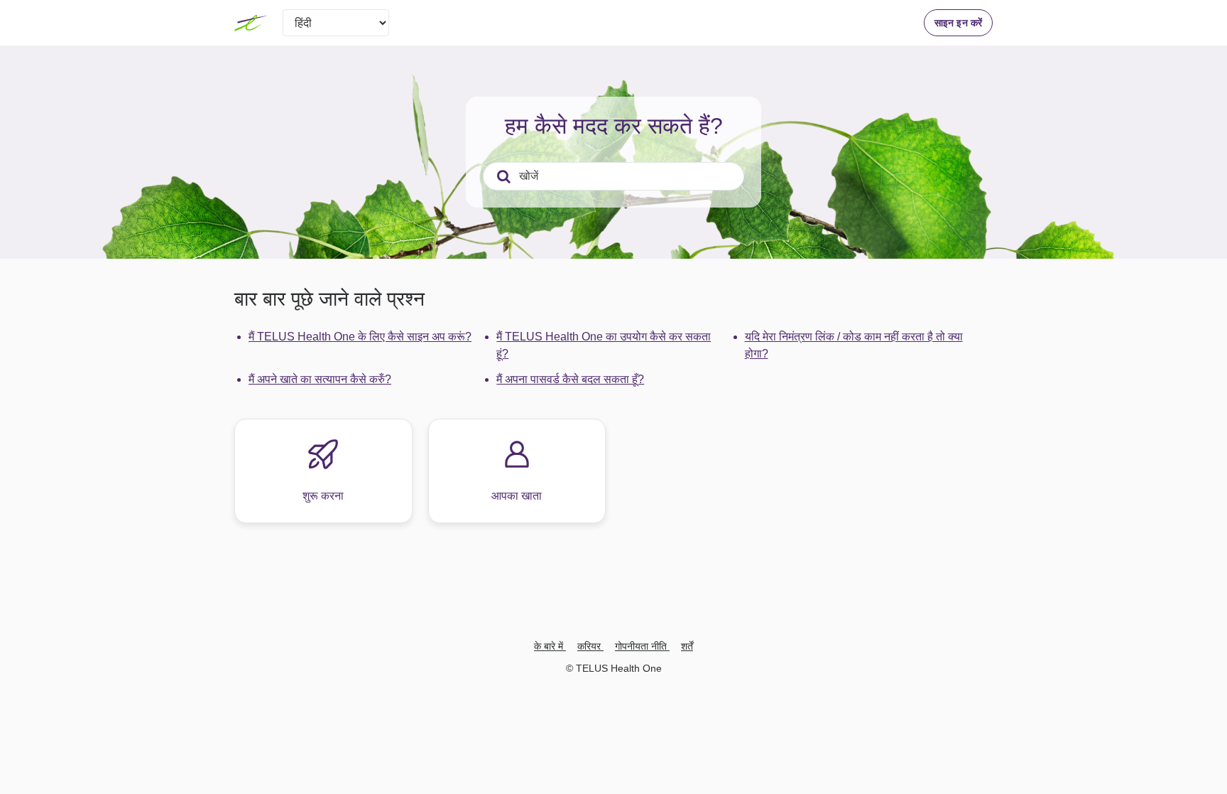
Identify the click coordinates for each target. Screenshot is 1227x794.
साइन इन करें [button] (958, 22)
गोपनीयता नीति (642, 646)
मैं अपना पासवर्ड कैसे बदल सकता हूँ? (570, 379)
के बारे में (550, 646)
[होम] (251, 23)
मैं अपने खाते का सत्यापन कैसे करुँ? (320, 379)
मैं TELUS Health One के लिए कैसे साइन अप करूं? (360, 337)
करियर (590, 646)
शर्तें (687, 646)
